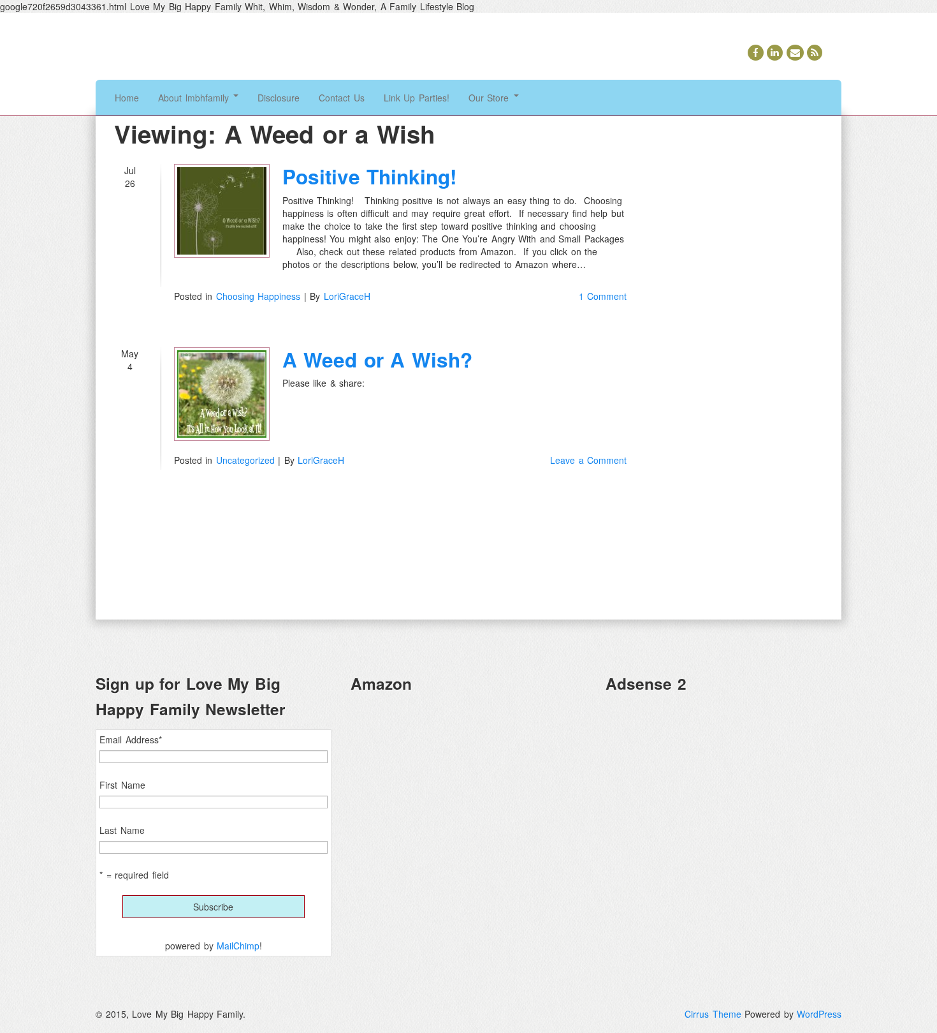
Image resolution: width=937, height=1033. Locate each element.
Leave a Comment (588, 460)
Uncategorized (245, 460)
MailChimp (238, 945)
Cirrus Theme (713, 1013)
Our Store (490, 97)
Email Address (130, 739)
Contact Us (342, 97)
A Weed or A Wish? (377, 359)
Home (127, 97)
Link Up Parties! (416, 97)
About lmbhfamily (195, 97)
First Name (122, 784)
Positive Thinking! (369, 176)
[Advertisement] (723, 793)
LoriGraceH (347, 296)
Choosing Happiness (258, 296)
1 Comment (603, 296)
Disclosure (279, 97)
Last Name (122, 830)
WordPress (819, 1013)
